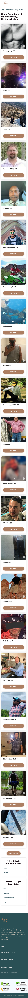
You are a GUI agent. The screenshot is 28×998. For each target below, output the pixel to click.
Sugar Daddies (19, 9)
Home (2, 9)
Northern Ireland (5, 11)
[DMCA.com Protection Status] (5, 984)
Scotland (6, 893)
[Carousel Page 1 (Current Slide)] (12, 203)
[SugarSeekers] (5, 2)
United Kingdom (10, 9)
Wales (5, 889)
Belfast (6, 872)
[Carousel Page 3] (14, 203)
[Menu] (26, 2)
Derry (5, 868)
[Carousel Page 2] (14, 45)
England (6, 902)
